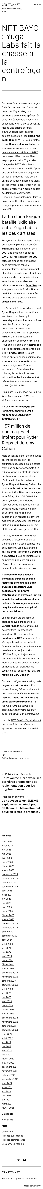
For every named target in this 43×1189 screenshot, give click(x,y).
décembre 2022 (10, 1017)
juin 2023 (6, 993)
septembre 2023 (10, 985)
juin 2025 (6, 899)
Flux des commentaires (13, 1140)
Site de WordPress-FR (13, 1144)
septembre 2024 (10, 935)
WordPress (31, 1178)
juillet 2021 (7, 1087)
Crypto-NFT (11, 4)
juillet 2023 (7, 989)
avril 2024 (7, 956)
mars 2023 (7, 1005)
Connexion (7, 1131)
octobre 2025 (9, 882)
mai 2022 (6, 1046)
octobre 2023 (9, 981)
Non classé (25, 758)
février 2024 (8, 964)
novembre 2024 (10, 927)
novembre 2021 (10, 1071)
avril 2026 (7, 858)
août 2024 (7, 940)
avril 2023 (7, 1001)
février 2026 (8, 866)
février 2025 (8, 915)
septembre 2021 (10, 1079)
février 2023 (8, 1009)
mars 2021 (7, 1103)
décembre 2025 (10, 874)
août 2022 (7, 1034)
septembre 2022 (10, 1030)
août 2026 (7, 841)
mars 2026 (7, 862)
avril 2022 (7, 1050)
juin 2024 (6, 948)
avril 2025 (7, 907)
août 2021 (7, 1083)
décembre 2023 (10, 972)
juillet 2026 (7, 845)
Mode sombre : (31, 1186)
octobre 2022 (9, 1026)
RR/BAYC (7, 336)
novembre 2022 (10, 1022)
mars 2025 (7, 911)
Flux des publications (12, 1135)
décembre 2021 (9, 1067)
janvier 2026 (8, 870)
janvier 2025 (8, 919)
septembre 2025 (10, 886)
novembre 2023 (10, 976)
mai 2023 (6, 997)
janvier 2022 (8, 1062)
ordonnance (21, 476)
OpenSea (31, 285)
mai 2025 (6, 903)
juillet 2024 (7, 944)
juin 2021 (6, 1091)
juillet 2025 (7, 894)
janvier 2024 (8, 968)
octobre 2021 (8, 1075)
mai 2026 (6, 854)
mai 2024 (6, 952)
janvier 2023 (8, 1013)
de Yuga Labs (18, 525)
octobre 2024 (9, 931)
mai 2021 (6, 1095)
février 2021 (8, 1108)
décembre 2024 (10, 923)
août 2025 (7, 890)
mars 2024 (7, 960)
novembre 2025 (10, 878)
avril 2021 (6, 1099)
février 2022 (8, 1058)
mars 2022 (7, 1054)
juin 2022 (6, 1042)
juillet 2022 (7, 1038)
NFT (19, 332)
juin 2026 (6, 849)
